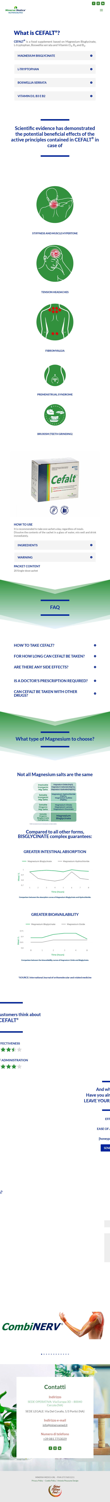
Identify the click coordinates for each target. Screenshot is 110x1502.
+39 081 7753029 (55, 1438)
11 (65, 1354)
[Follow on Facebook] (93, 3)
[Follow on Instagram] (98, 3)
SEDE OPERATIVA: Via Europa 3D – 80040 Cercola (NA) (55, 1403)
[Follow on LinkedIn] (103, 3)
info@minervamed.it (55, 1425)
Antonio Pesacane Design (67, 1481)
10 (63, 1354)
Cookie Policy (50, 1481)
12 (68, 1354)
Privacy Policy (37, 1481)
